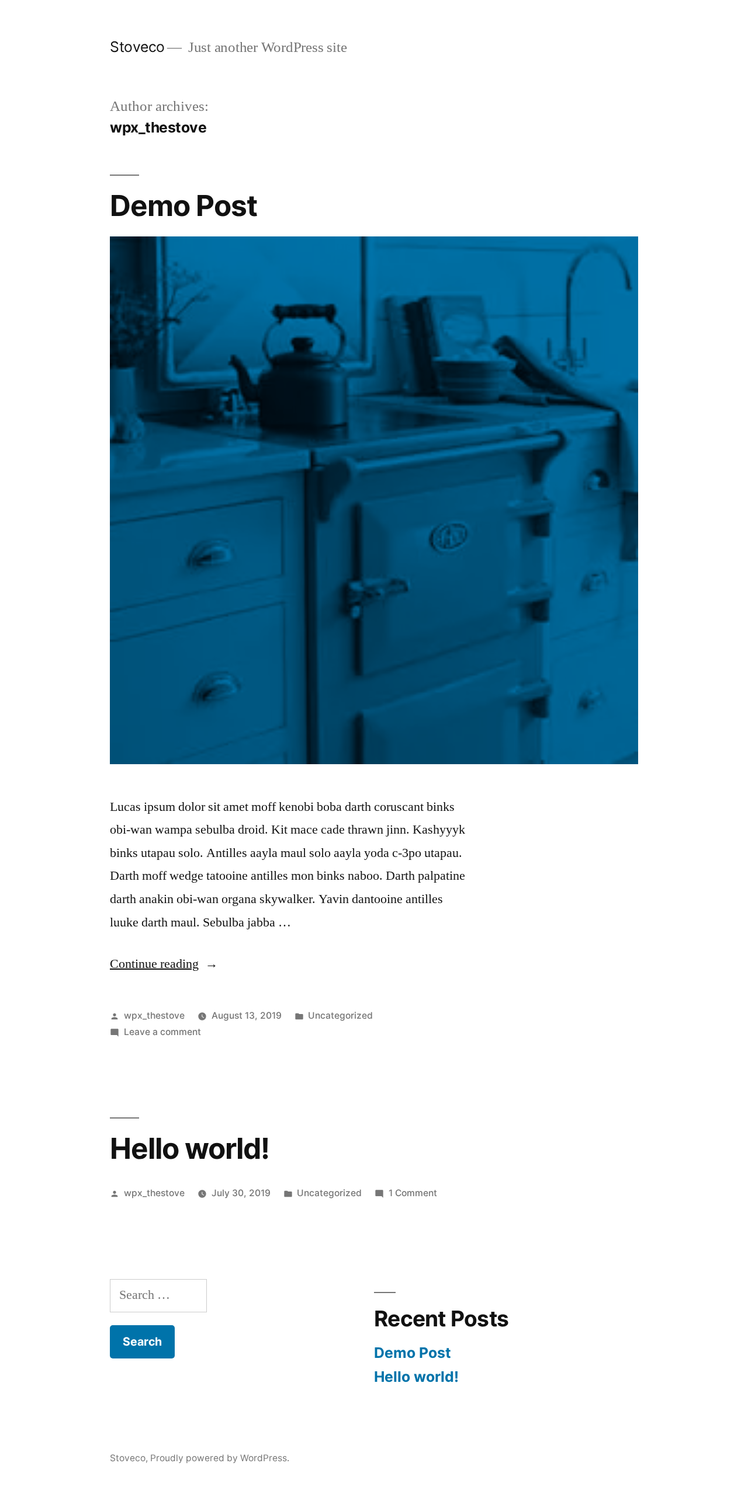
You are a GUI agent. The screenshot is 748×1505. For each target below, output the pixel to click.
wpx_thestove (154, 1015)
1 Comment (413, 1193)
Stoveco (137, 46)
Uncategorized (340, 1015)
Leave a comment (162, 1031)
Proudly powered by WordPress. (219, 1458)
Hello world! (189, 1148)
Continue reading (164, 964)
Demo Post (183, 205)
